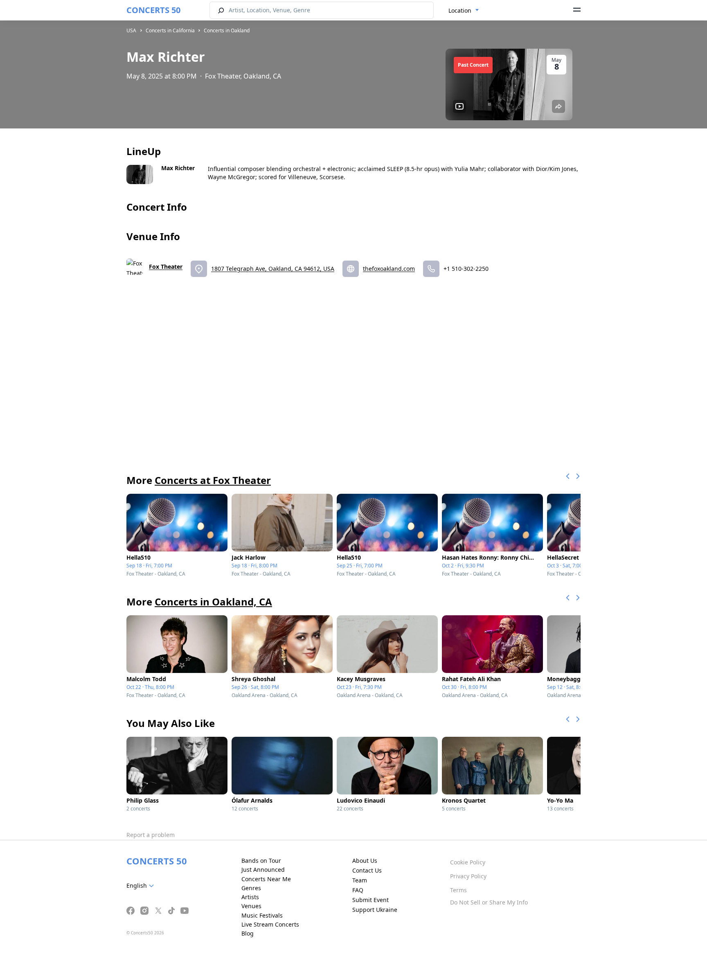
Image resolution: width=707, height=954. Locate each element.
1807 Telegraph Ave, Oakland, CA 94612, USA (272, 268)
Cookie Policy (467, 862)
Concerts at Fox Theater (213, 480)
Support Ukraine (374, 910)
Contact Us (367, 870)
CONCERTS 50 (153, 10)
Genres (251, 888)
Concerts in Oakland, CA (213, 601)
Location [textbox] (459, 10)
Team (359, 880)
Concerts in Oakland (227, 30)
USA (131, 30)
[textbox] (141, 886)
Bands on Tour (261, 860)
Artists (250, 897)
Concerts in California (170, 30)
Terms (458, 890)
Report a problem (150, 835)
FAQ (357, 890)
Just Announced (263, 869)
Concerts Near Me (266, 879)
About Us (364, 860)
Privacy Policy (468, 876)
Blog (247, 933)
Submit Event (370, 900)
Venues (251, 906)
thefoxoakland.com (389, 268)
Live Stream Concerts (270, 924)
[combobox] (464, 10)
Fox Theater (165, 266)
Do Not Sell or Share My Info (489, 902)
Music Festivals (262, 915)
